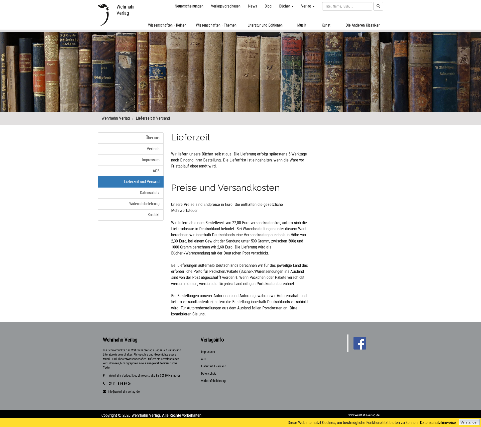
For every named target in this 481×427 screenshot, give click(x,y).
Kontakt (154, 214)
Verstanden (469, 422)
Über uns (153, 137)
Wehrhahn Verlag (115, 118)
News (252, 6)
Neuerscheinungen (189, 6)
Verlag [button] (306, 6)
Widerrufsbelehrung (144, 203)
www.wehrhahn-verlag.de (364, 415)
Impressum (151, 159)
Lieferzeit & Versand (213, 366)
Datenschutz (150, 192)
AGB (156, 170)
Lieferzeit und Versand (142, 181)
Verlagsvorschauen (226, 6)
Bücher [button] (285, 6)
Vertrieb (153, 148)
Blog (268, 6)
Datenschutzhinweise (438, 422)
